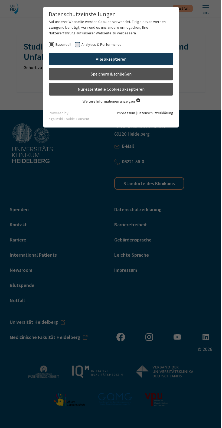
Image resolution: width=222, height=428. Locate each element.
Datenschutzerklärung (155, 112)
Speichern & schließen (111, 74)
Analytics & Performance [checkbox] (101, 44)
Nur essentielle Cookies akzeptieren (111, 89)
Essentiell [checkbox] (63, 44)
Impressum (126, 112)
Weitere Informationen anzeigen (109, 101)
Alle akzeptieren (111, 59)
